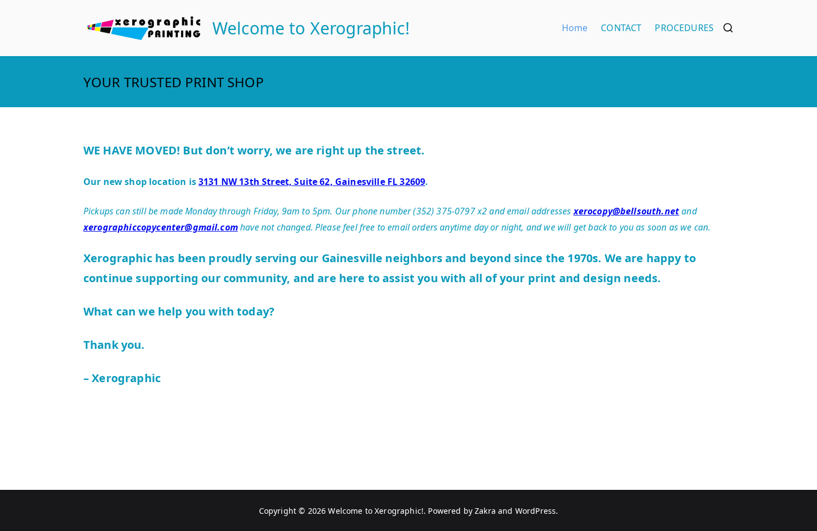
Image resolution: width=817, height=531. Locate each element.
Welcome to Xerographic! (311, 28)
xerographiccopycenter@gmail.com (160, 227)
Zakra (485, 510)
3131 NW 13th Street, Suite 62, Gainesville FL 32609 (311, 182)
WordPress (535, 510)
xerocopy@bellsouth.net (627, 211)
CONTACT (621, 28)
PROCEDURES (684, 28)
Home (575, 28)
